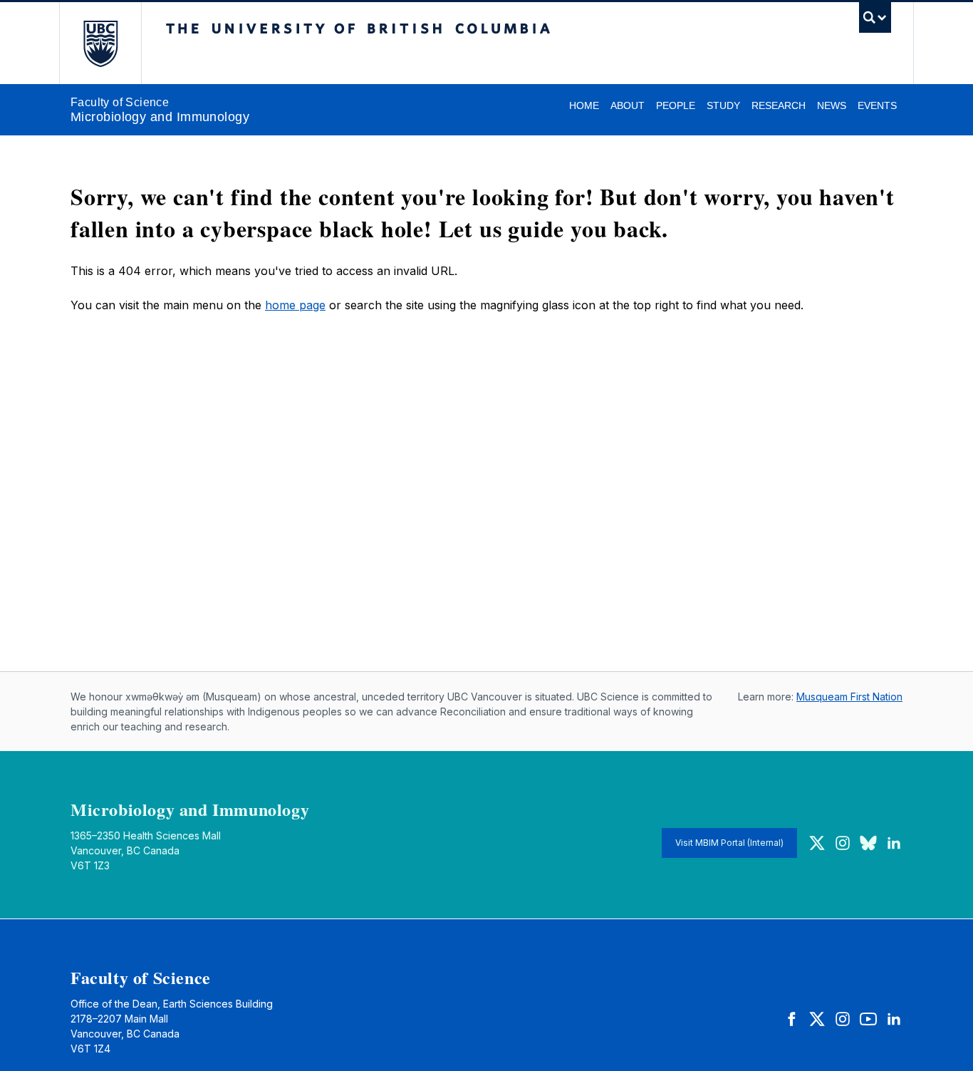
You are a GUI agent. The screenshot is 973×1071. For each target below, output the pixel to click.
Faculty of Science (120, 102)
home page (295, 305)
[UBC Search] (875, 21)
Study (723, 105)
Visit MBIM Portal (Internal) (729, 842)
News (831, 105)
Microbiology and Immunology (160, 117)
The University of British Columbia (100, 43)
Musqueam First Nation (849, 696)
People (675, 105)
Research (778, 105)
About (627, 105)
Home (584, 105)
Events (877, 105)
